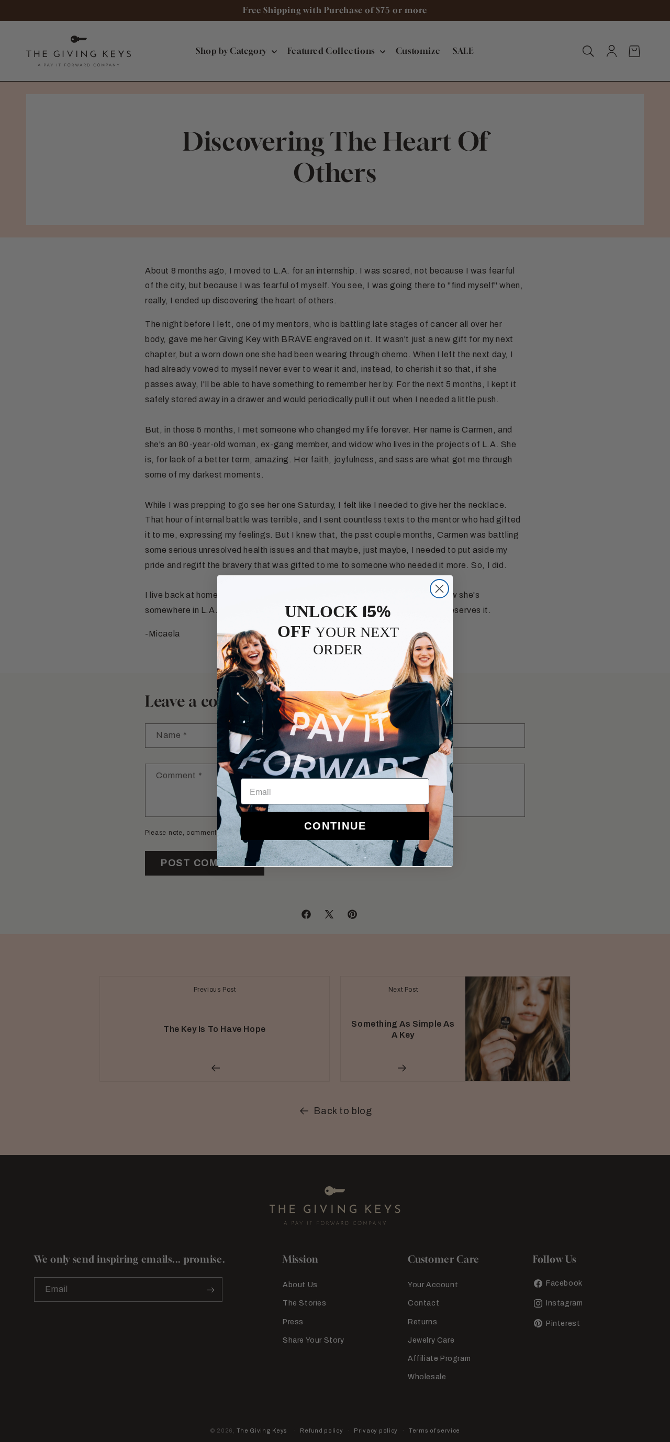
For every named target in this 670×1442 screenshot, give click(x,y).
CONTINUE (335, 826)
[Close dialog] (439, 589)
